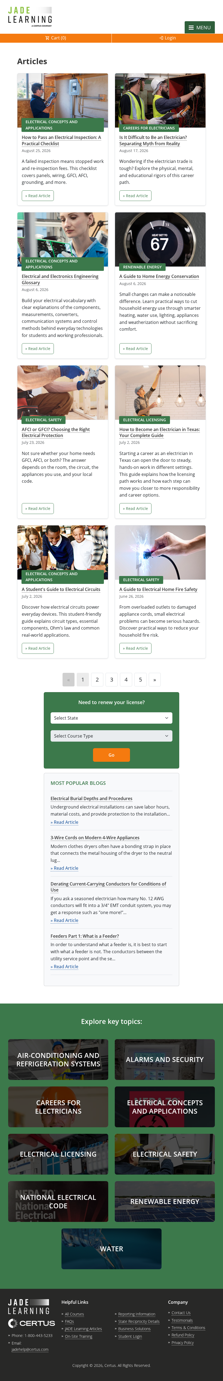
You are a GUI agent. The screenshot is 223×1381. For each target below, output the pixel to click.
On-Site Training (78, 1336)
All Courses (74, 1314)
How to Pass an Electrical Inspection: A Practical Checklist (61, 140)
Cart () (58, 38)
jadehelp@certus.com (30, 1349)
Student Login (130, 1336)
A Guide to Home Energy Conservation (159, 276)
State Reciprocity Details (139, 1321)
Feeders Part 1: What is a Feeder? (85, 936)
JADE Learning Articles (83, 1328)
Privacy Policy (183, 1342)
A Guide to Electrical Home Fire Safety (158, 589)
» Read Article (37, 195)
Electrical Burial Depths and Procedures (91, 798)
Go (111, 755)
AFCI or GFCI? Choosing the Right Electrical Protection (56, 432)
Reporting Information (136, 1314)
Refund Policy (183, 1334)
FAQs (69, 1321)
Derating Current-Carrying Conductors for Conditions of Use (108, 887)
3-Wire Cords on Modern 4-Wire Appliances (95, 838)
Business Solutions (134, 1328)
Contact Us (181, 1312)
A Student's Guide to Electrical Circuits (61, 589)
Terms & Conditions (188, 1327)
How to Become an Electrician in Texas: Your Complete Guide (159, 432)
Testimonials (182, 1320)
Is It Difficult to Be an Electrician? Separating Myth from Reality (153, 140)
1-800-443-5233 (38, 1335)
